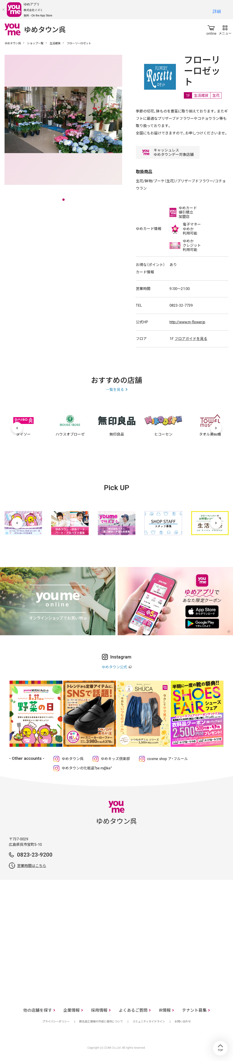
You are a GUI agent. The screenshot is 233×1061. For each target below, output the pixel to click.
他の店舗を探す (37, 1010)
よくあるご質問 (133, 1010)
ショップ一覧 (35, 43)
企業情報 (71, 1010)
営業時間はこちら (31, 866)
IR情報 (165, 1010)
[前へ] (17, 428)
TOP (220, 1048)
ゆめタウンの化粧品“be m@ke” (87, 768)
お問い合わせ (183, 1021)
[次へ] (216, 428)
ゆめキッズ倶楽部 (115, 759)
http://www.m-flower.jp (187, 322)
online (211, 29)
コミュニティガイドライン (148, 1021)
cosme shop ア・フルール (167, 759)
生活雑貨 (55, 43)
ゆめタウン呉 (13, 43)
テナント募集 (194, 1010)
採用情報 (99, 1010)
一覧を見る (115, 389)
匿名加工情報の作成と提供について (101, 1021)
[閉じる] (3, 9)
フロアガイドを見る (191, 339)
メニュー (225, 29)
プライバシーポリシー (56, 1021)
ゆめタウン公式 (114, 667)
